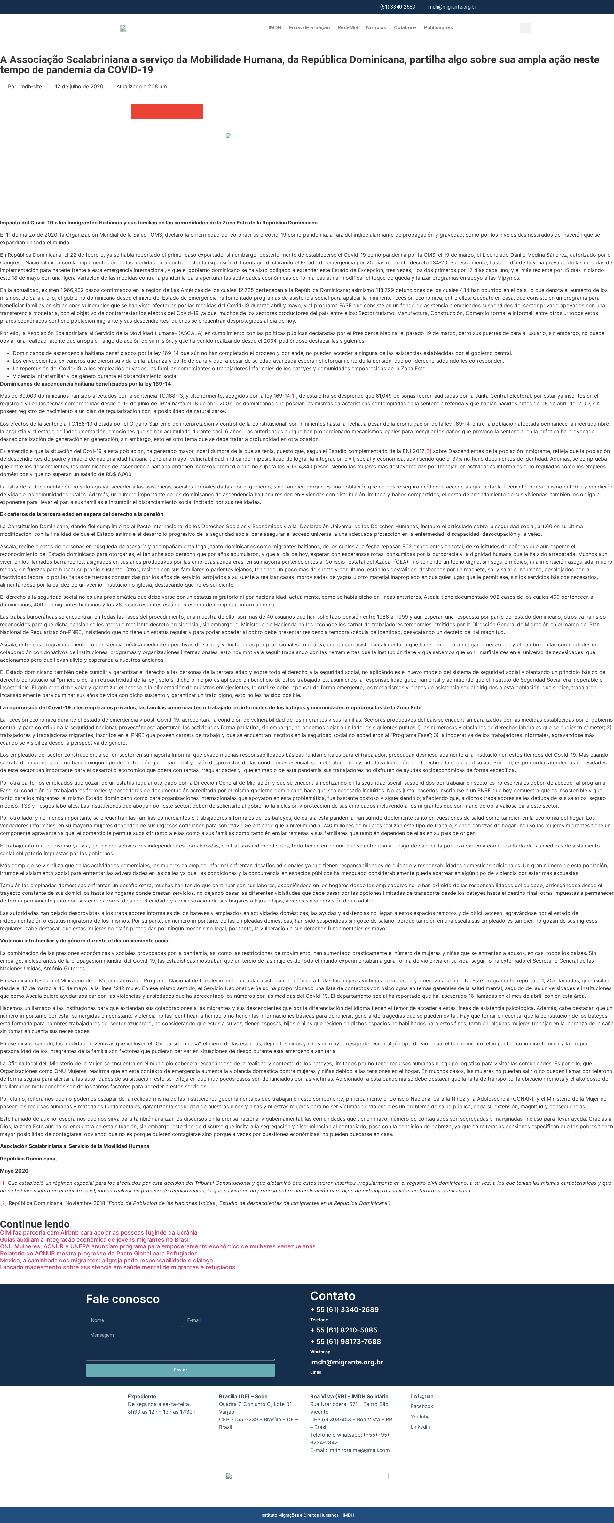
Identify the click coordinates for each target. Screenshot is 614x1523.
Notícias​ (376, 28)
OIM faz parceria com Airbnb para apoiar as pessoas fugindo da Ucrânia (98, 1232)
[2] (427, 451)
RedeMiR (348, 28)
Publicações (438, 28)
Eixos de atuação (309, 28)
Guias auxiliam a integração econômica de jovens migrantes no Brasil (95, 1239)
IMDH (275, 28)
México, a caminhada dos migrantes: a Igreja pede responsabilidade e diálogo (106, 1260)
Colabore (405, 28)
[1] (293, 396)
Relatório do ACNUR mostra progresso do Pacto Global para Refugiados (99, 1253)
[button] (525, 28)
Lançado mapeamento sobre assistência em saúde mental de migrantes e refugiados (117, 1267)
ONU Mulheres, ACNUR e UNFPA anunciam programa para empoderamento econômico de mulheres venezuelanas (158, 1246)
